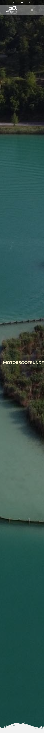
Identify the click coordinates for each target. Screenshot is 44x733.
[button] (32, 10)
